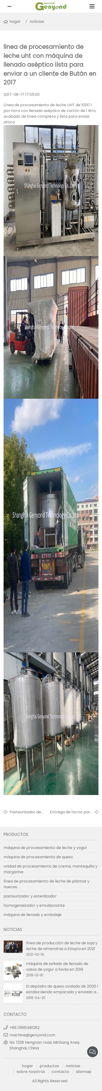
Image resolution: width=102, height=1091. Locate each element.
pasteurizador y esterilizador (30, 896)
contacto (60, 1071)
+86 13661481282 (24, 1027)
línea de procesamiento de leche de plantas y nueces (46, 884)
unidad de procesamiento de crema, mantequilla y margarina (50, 869)
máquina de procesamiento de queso (38, 857)
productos (49, 1066)
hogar (15, 21)
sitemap (83, 1071)
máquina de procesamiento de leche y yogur (45, 847)
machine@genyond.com (32, 1035)
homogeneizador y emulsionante (34, 905)
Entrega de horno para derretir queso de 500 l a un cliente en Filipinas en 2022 (71, 812)
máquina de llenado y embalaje (33, 914)
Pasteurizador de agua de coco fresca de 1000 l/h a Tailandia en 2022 (28, 812)
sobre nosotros (31, 1071)
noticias (37, 21)
